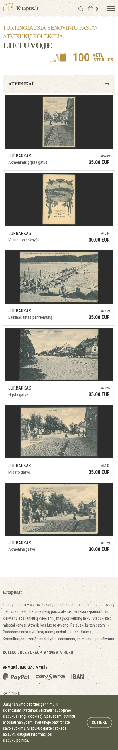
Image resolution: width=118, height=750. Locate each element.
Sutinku (99, 722)
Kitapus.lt (26, 8)
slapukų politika (15, 740)
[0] (90, 8)
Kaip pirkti (11, 693)
